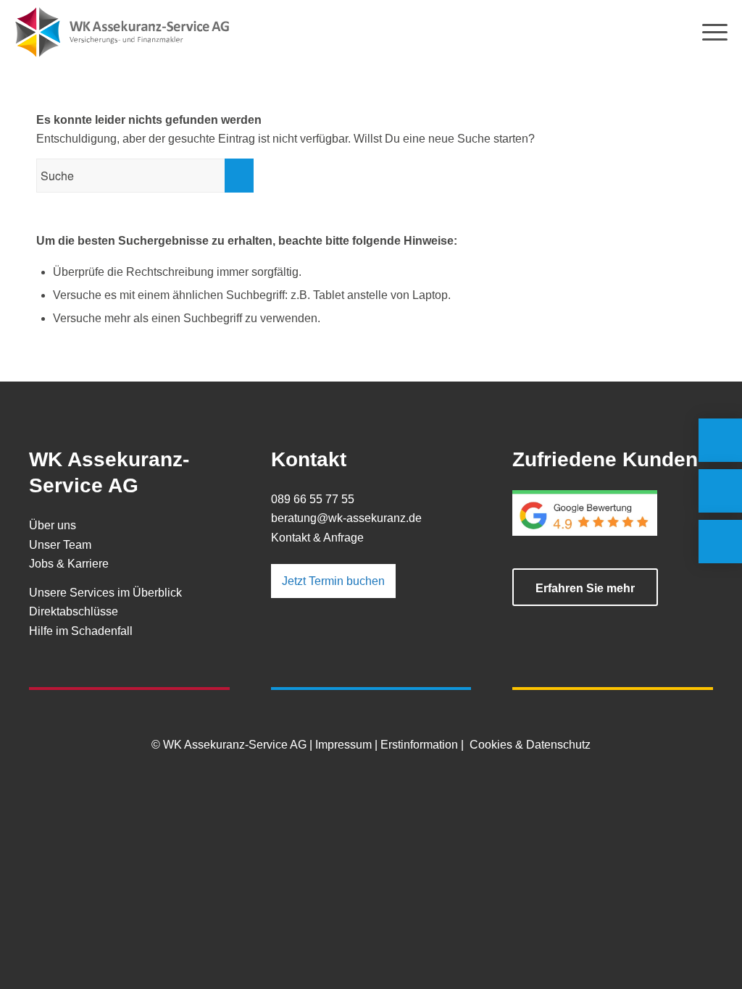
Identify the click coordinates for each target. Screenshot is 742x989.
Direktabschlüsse (73, 611)
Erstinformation (419, 744)
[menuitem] (710, 32)
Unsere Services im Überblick (105, 592)
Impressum (343, 744)
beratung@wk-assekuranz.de (346, 518)
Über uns (52, 525)
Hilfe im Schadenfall (81, 631)
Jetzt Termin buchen (333, 581)
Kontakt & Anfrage (317, 537)
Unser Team (60, 545)
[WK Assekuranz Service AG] (122, 32)
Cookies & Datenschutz (530, 744)
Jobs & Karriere (69, 563)
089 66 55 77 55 (312, 499)
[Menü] (710, 32)
